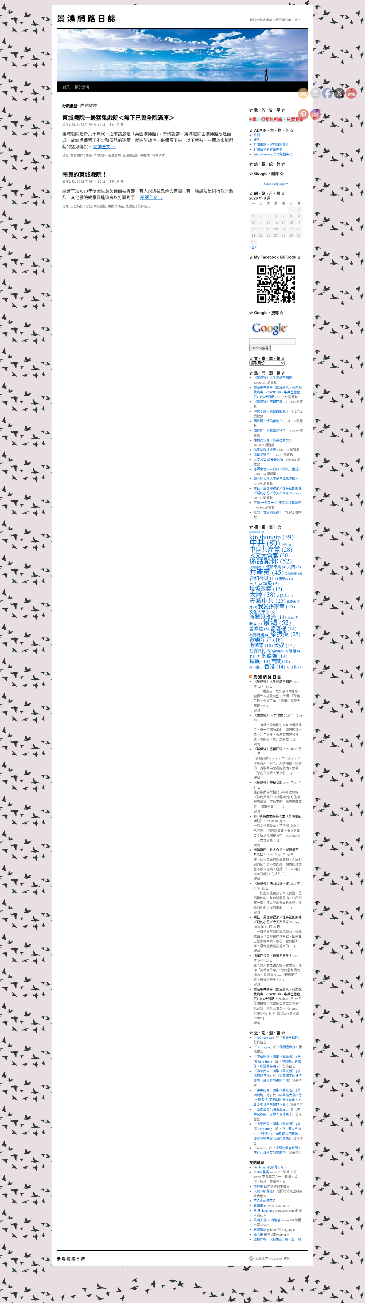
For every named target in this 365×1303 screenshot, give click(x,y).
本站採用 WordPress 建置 (272, 1258)
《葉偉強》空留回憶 (268, 402)
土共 (255, 583)
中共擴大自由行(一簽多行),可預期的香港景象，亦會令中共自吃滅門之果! (278, 1100)
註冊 (257, 135)
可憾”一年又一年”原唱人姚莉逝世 (277, 502)
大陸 (262, 594)
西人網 (258, 1234)
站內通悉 (280, 651)
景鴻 (120, 124)
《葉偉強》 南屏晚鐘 (268, 715)
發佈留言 (158, 155)
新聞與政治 (267, 616)
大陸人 (284, 595)
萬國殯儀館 (130, 155)
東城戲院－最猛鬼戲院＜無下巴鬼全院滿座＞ (118, 117)
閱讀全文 (104, 146)
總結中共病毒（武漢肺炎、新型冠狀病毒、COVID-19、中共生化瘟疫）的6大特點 (278, 392)
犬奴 (284, 645)
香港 (274, 666)
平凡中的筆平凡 (265, 1201)
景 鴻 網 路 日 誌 (86, 18)
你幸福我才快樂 (265, 450)
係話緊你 (270, 561)
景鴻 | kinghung (264, 1210)
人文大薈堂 (269, 555)
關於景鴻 (82, 86)
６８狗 (294, 667)
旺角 (255, 623)
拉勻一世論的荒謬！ (268, 512)
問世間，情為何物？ (268, 421)
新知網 (258, 1205)
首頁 (66, 86)
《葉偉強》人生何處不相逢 (273, 377)
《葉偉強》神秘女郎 (268, 782)
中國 (286, 544)
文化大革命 (262, 612)
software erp (265, 1037)
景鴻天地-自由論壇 (267, 1220)
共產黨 (266, 572)
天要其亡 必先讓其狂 (268, 459)
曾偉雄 (259, 628)
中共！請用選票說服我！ (271, 411)
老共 (254, 656)
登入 (257, 140)
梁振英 (285, 634)
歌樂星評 (266, 639)
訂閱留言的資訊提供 (268, 149)
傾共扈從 (257, 567)
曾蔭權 (283, 628)
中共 (264, 542)
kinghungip (271, 536)
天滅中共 (267, 600)
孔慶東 (293, 601)
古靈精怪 (76, 155)
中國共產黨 (270, 549)
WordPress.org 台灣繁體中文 (273, 154)
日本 (292, 617)
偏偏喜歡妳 (290, 1037)
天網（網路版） (265, 1191)
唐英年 (286, 579)
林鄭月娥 (259, 634)
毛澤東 (261, 645)
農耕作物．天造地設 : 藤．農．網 (277, 1239)
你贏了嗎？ (262, 454)
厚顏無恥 (293, 573)
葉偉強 (274, 655)
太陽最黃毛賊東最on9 (272, 1109)
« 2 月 (253, 247)
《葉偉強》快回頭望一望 (271, 883)
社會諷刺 (260, 650)
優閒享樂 (276, 567)
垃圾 (271, 583)
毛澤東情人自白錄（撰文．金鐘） (278, 469)
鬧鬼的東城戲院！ (84, 174)
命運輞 (258, 1186)
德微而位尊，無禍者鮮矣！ (273, 440)
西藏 (280, 661)
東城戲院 (114, 155)
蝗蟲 (259, 661)
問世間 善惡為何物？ (270, 430)
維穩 (295, 650)
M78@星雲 (261, 1172)
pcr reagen (263, 1047)
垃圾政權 (265, 588)
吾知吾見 (263, 578)
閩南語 (256, 667)
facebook (256, 532)
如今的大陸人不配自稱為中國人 (276, 478)
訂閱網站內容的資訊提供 (271, 144)
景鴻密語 (260, 1229)
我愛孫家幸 (276, 606)
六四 (294, 566)
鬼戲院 (145, 155)
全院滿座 (100, 155)
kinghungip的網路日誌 (269, 1167)
